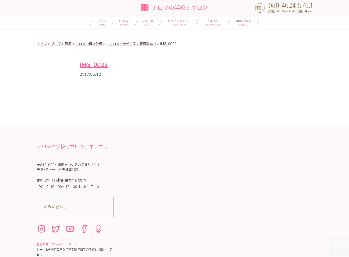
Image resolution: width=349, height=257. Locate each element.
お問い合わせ (55, 206)
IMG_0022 (94, 65)
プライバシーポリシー (65, 244)
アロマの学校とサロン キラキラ (72, 146)
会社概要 (42, 244)
